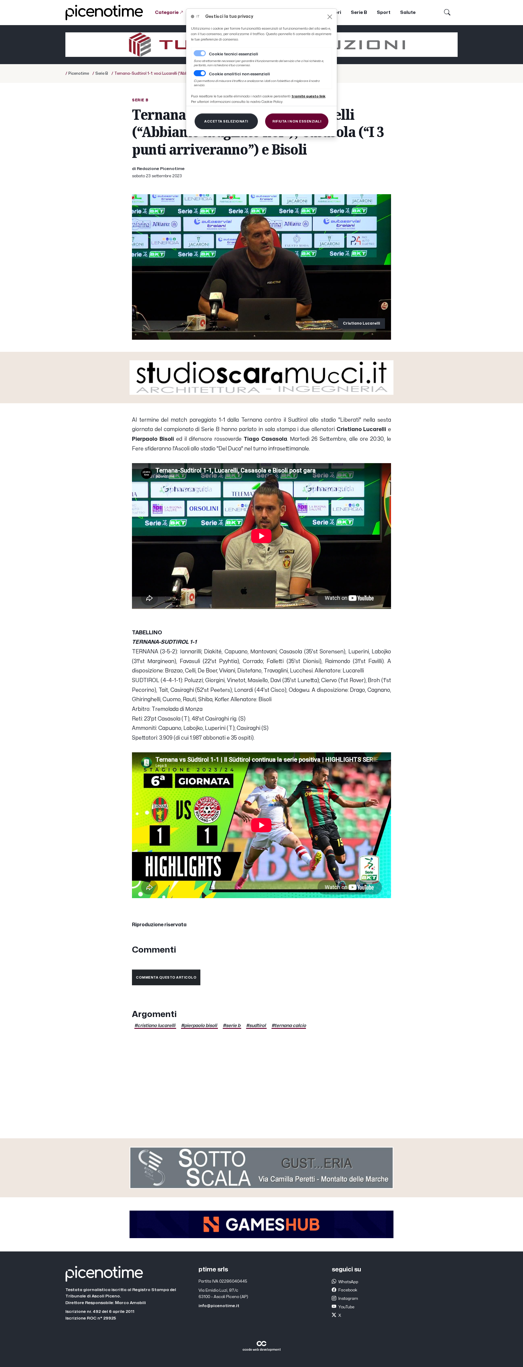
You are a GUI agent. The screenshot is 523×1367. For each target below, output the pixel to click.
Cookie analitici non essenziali (239, 74)
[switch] (200, 73)
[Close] (329, 16)
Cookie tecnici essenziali (233, 54)
